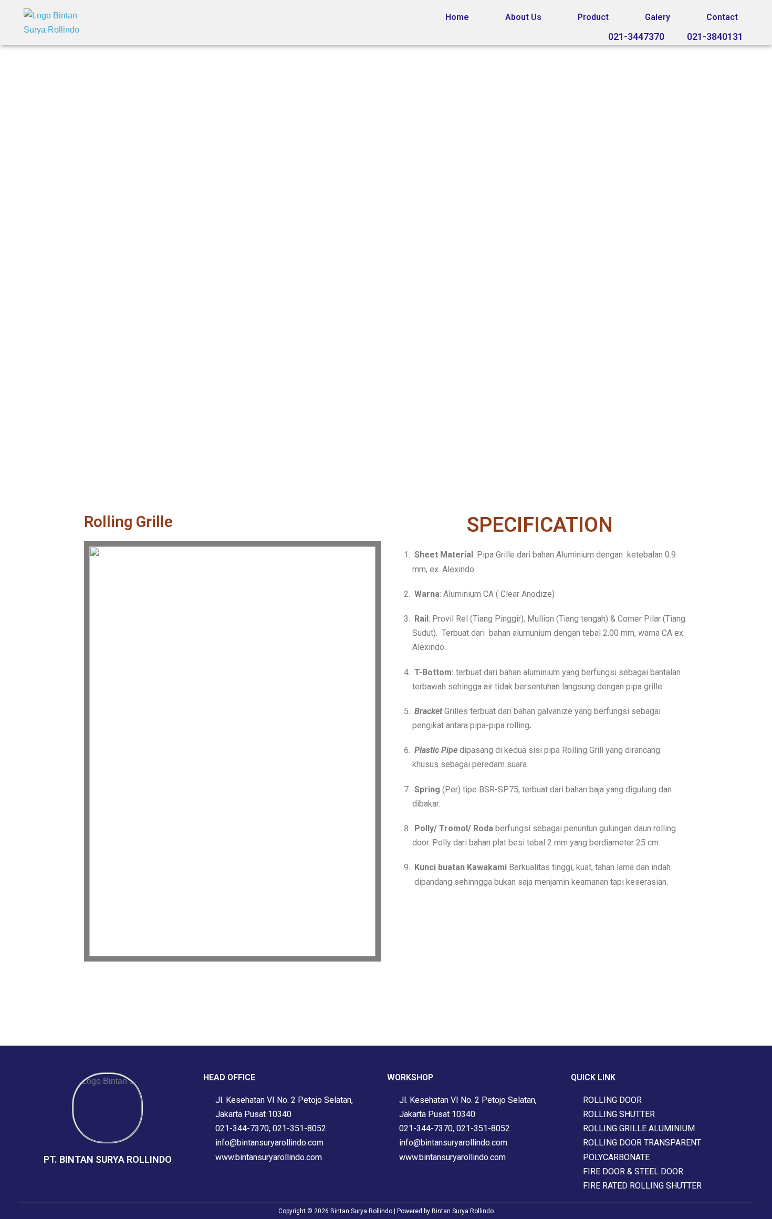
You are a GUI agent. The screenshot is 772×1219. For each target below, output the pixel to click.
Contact (722, 17)
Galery (657, 17)
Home (457, 17)
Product (593, 17)
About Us (523, 17)
